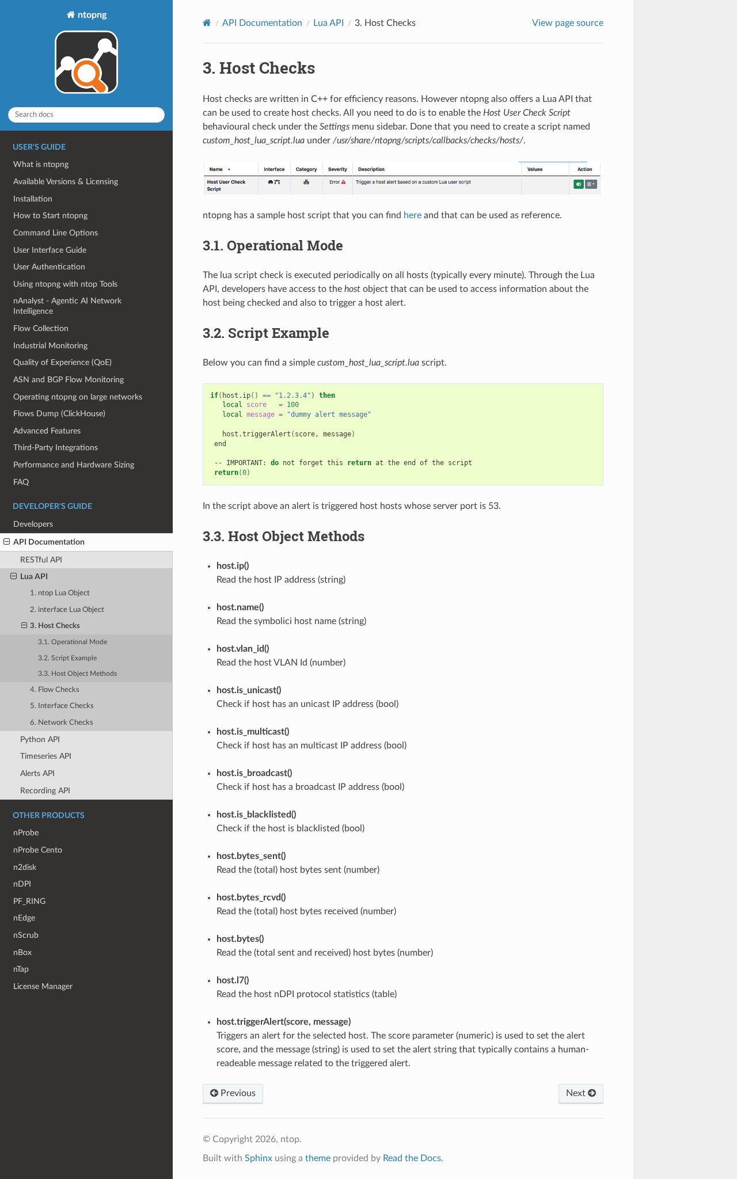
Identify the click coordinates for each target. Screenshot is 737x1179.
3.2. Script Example (67, 658)
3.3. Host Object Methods (77, 674)
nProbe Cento (37, 850)
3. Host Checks (55, 626)
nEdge (24, 918)
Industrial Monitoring (50, 345)
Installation (32, 199)
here (412, 215)
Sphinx (258, 1158)
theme (317, 1158)
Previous (237, 1093)
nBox (22, 952)
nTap (21, 969)
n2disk (24, 867)
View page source (567, 23)
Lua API (34, 576)
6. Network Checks (61, 723)
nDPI (22, 884)
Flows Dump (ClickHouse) (59, 413)
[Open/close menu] (6, 542)
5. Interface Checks (62, 706)
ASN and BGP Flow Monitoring (68, 379)
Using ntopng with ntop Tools (65, 284)
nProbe (26, 832)
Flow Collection (41, 328)
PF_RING (29, 901)
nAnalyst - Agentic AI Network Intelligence (67, 305)
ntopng (91, 15)
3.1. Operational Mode (72, 642)
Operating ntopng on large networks (77, 397)
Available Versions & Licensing (65, 181)
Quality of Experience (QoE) (62, 362)
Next (577, 1093)
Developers (33, 524)
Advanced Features (47, 431)
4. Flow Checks (54, 690)
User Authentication (49, 267)
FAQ (21, 482)
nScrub (26, 935)
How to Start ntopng (50, 215)
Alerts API (37, 773)
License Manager (43, 986)
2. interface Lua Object (67, 610)
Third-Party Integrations (55, 447)
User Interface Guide (49, 250)
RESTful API (41, 560)
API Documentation (49, 542)
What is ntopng (41, 164)
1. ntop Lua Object (60, 593)
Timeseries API (45, 756)
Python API (40, 739)
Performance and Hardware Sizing (73, 465)
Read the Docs (412, 1158)
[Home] (207, 23)
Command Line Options (55, 233)
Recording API (45, 790)
